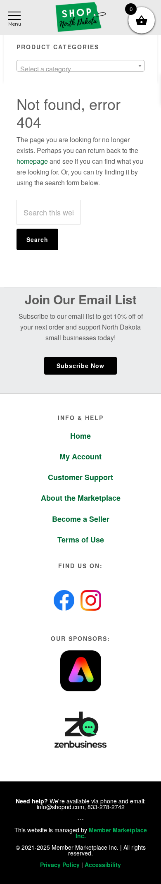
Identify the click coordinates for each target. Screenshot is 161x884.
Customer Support (80, 477)
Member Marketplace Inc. (111, 833)
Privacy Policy (60, 864)
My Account (80, 456)
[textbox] (80, 69)
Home (80, 435)
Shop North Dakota (80, 17)
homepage (32, 161)
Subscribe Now (80, 365)
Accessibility (103, 864)
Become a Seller (80, 519)
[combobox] (81, 66)
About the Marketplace (81, 497)
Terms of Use (80, 539)
